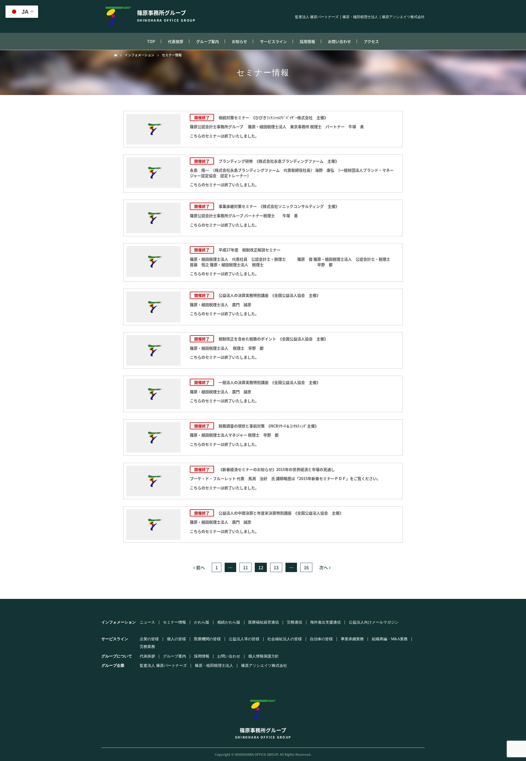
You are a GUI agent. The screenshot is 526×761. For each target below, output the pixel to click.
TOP (151, 41)
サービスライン (273, 41)
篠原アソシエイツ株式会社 (403, 17)
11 (245, 567)
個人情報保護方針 (263, 656)
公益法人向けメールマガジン (374, 622)
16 (306, 567)
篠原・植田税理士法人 (360, 17)
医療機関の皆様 (207, 639)
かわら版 (201, 622)
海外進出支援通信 (325, 622)
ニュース (147, 622)
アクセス (371, 41)
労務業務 (147, 647)
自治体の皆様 (321, 639)
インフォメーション (139, 55)
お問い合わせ (339, 41)
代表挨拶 (175, 41)
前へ (200, 567)
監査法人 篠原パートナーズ (317, 17)
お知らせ (239, 41)
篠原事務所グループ (166, 16)
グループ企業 (112, 666)
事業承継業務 (352, 639)
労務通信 (294, 622)
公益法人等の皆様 (244, 639)
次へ (324, 567)
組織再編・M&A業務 (390, 639)
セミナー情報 (174, 622)
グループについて (116, 656)
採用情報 (307, 41)
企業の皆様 (149, 639)
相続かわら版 (228, 622)
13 (276, 567)
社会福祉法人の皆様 (284, 639)
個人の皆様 (176, 639)
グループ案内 (207, 41)
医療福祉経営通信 (263, 622)
